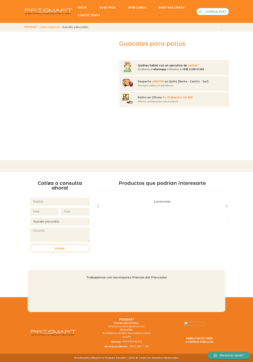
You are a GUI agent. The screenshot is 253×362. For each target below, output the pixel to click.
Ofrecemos (137, 8)
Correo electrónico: (126, 323)
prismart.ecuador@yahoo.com (126, 326)
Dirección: (126, 330)
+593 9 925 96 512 (132, 341)
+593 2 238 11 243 (138, 346)
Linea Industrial (49, 27)
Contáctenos (89, 15)
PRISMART (30, 27)
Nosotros (107, 8)
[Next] (225, 27)
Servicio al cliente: (116, 346)
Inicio (82, 8)
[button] (98, 206)
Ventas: (116, 341)
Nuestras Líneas (172, 8)
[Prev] (218, 27)
